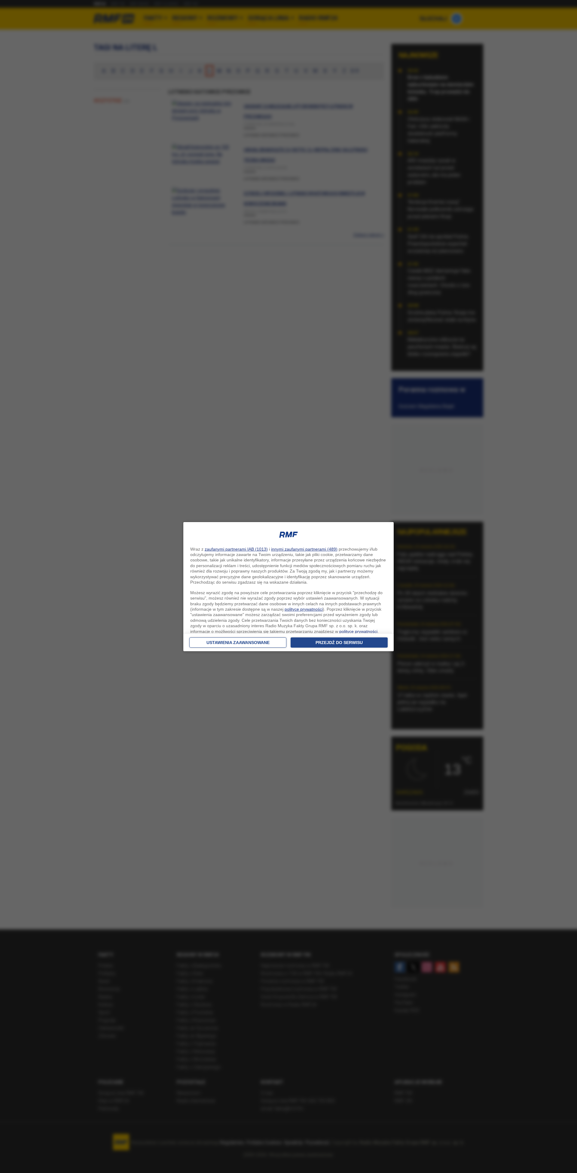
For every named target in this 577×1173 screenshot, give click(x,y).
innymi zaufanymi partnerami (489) (304, 549)
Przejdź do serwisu (339, 642)
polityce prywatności (304, 609)
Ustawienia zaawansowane (238, 642)
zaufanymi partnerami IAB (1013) (236, 549)
